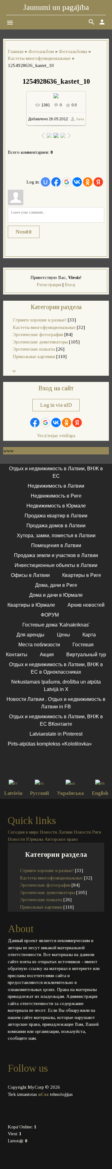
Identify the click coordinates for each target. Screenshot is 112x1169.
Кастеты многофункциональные (39, 58)
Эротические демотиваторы (40, 341)
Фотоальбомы (73, 51)
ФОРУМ (50, 615)
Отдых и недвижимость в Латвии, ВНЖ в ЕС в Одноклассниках (56, 668)
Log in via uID (56, 405)
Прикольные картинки (34, 356)
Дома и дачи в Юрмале (56, 595)
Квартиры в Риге (81, 575)
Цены (63, 634)
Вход (70, 284)
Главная (15, 51)
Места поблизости (39, 644)
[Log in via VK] (77, 182)
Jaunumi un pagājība (56, 7)
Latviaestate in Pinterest (56, 734)
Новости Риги (87, 832)
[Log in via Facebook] (56, 182)
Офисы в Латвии (30, 575)
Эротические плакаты (34, 349)
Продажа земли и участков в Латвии (56, 555)
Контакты (16, 654)
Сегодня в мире (23, 832)
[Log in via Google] (66, 182)
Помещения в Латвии (56, 545)
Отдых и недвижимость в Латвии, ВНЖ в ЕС (56, 472)
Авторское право (61, 839)
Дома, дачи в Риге (56, 585)
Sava (80, 119)
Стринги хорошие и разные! (40, 319)
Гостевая (83, 644)
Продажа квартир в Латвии (56, 515)
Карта (89, 634)
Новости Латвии (56, 832)
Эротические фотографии (38, 334)
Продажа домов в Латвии (56, 525)
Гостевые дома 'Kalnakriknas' (56, 624)
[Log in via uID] (45, 182)
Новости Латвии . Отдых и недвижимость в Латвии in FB (56, 703)
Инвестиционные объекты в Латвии (56, 565)
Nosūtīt (24, 232)
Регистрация (49, 284)
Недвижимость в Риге (56, 495)
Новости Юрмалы (25, 839)
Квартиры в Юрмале (31, 605)
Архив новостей (86, 605)
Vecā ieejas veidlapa (56, 435)
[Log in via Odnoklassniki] (87, 182)
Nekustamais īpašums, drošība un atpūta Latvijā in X (56, 685)
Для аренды (30, 634)
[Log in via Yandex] (98, 182)
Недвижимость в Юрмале (56, 505)
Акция (47, 654)
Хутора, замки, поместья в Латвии (56, 535)
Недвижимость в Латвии (56, 486)
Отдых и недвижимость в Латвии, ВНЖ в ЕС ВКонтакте (56, 720)
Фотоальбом (41, 51)
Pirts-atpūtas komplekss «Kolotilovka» (50, 743)
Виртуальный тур (86, 654)
